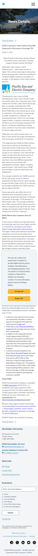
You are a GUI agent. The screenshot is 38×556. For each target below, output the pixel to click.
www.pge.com (7, 397)
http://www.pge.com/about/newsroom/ (16, 400)
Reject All (19, 298)
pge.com (22, 324)
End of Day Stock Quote (12, 504)
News (6, 494)
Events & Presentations (12, 507)
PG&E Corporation (10, 385)
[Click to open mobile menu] (33, 4)
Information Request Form (13, 474)
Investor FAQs (9, 470)
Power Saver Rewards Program (17, 353)
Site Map (32, 536)
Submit (10, 513)
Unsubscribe (6, 519)
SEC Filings (8, 466)
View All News (7, 40)
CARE (25, 176)
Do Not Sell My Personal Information (15, 536)
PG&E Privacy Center (18, 533)
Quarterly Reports (10, 496)
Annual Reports (9, 499)
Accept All (19, 291)
